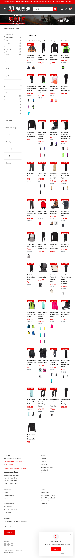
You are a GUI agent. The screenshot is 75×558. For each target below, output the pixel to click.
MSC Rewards (8, 506)
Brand (7, 83)
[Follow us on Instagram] (8, 544)
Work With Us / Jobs (47, 467)
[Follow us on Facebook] (5, 544)
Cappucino (52, 223)
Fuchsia (40, 341)
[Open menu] (4, 9)
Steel (52, 374)
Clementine (52, 100)
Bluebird (29, 113)
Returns (6, 498)
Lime (63, 67)
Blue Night (40, 185)
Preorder (43, 473)
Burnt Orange (33, 67)
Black (29, 100)
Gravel (29, 256)
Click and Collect (9, 495)
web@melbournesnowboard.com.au (16, 468)
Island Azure (40, 328)
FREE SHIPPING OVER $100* (63, 2)
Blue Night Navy (33, 100)
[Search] (55, 9)
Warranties (7, 501)
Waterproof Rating (10, 128)
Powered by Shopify (9, 552)
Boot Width (8, 120)
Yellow (44, 328)
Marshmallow (52, 291)
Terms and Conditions (10, 509)
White (56, 100)
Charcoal (33, 106)
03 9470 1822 (10, 465)
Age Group (8, 76)
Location (43, 458)
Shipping (6, 492)
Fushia (40, 154)
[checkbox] (12, 37)
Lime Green (33, 326)
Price (7, 156)
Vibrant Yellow (29, 332)
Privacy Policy (8, 512)
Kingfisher (40, 334)
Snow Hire (44, 503)
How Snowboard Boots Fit (48, 495)
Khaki (52, 187)
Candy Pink (67, 148)
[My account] (66, 9)
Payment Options (9, 503)
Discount (8, 163)
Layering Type (9, 149)
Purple (44, 148)
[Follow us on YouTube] (12, 544)
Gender (7, 62)
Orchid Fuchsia (44, 370)
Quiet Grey (67, 376)
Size (6, 93)
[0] (70, 9)
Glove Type (8, 142)
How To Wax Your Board (48, 498)
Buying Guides (45, 492)
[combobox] (43, 9)
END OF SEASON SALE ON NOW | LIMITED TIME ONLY (41, 2)
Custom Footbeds (46, 501)
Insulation (8, 135)
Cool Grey (29, 67)
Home (5, 28)
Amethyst (29, 106)
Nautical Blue (29, 326)
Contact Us (44, 464)
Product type (9, 34)
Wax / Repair (44, 470)
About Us (43, 461)
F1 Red (40, 223)
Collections (11, 28)
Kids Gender (9, 69)
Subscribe (9, 532)
